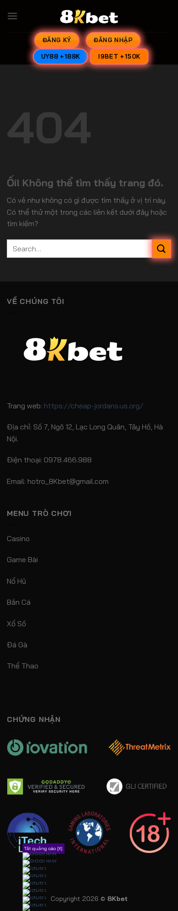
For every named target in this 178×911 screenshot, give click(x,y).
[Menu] (12, 16)
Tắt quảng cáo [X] (43, 848)
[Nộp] (161, 248)
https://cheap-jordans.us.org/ (93, 405)
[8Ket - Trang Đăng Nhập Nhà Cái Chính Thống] (89, 16)
